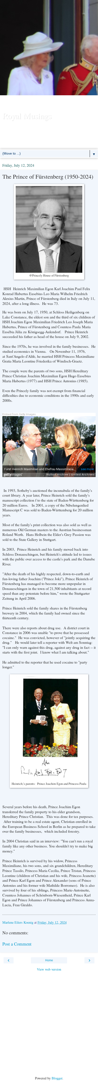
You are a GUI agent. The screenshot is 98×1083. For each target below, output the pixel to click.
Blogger (57, 1078)
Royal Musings (26, 115)
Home (49, 960)
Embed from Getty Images (19, 414)
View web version (49, 969)
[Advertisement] (49, 56)
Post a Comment (16, 944)
